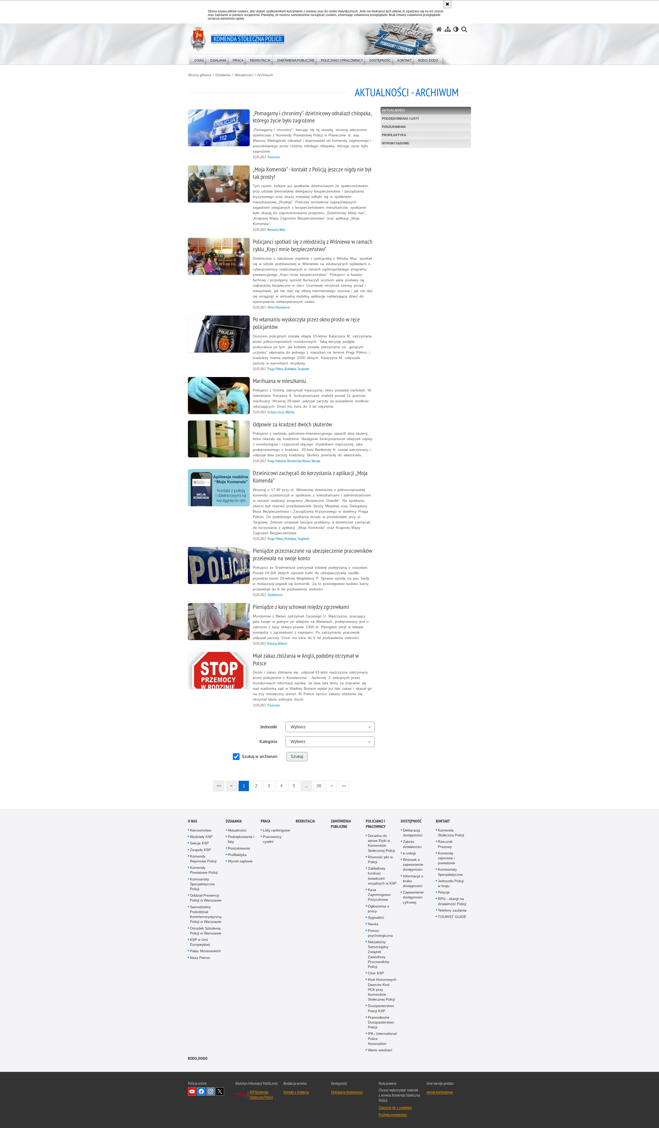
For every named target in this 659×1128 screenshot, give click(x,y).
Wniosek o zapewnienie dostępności (413, 864)
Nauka (373, 924)
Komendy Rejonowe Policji (203, 858)
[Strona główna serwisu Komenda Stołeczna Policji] (439, 29)
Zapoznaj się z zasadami (395, 1107)
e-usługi (409, 853)
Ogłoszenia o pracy (378, 908)
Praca (265, 821)
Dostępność (411, 821)
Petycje (444, 892)
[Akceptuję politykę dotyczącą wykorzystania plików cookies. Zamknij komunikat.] (447, 4)
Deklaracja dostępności (412, 832)
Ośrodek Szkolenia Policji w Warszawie (205, 930)
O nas (192, 821)
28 (317, 784)
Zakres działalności (412, 844)
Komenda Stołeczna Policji (451, 832)
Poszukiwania (394, 127)
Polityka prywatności (393, 1114)
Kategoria (268, 741)
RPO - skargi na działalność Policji (452, 901)
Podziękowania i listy (400, 118)
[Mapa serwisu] (448, 29)
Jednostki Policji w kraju (451, 883)
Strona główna (199, 75)
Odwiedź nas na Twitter (220, 1091)
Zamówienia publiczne (341, 823)
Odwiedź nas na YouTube (192, 1091)
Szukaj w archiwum (259, 756)
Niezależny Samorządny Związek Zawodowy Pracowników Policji (378, 954)
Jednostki (268, 727)
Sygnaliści (376, 917)
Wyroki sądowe (395, 143)
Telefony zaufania (452, 910)
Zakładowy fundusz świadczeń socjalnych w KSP (382, 875)
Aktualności (244, 75)
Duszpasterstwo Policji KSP (381, 1008)
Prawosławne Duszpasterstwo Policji (381, 1022)
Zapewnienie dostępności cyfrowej (413, 897)
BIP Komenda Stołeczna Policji (261, 1094)
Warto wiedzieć (380, 1050)
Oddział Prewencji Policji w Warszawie (205, 897)
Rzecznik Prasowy (445, 844)
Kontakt (443, 821)
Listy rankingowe (276, 830)
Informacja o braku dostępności (413, 881)
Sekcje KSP (199, 843)
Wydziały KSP (201, 837)
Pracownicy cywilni (272, 839)
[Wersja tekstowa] (456, 29)
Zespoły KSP (200, 850)
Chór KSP (376, 973)
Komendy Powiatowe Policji (204, 870)
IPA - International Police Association (382, 1038)
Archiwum (265, 75)
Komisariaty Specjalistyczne (450, 871)
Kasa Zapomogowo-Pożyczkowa (380, 895)
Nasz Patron (200, 958)
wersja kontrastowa (440, 1092)
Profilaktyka (394, 135)
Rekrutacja (305, 821)
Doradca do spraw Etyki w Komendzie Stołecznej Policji (381, 843)
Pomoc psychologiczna (380, 933)
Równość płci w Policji (380, 859)
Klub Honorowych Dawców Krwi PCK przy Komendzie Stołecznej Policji (382, 989)
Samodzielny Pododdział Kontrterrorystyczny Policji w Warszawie (206, 914)
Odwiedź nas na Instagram (210, 1091)
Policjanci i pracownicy (376, 823)
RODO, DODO (197, 1058)
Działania (222, 75)
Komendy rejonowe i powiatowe (446, 858)
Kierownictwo (200, 830)
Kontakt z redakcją (296, 1092)
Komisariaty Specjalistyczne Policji (202, 884)
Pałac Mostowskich (205, 951)
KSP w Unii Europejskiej (200, 942)
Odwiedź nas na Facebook (201, 1091)
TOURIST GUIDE (452, 917)
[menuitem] (199, 59)
